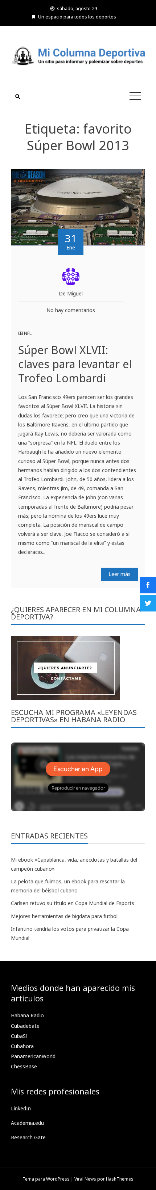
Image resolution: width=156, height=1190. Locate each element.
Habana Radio (27, 1015)
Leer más (119, 574)
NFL (28, 333)
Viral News (85, 1179)
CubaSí (19, 1036)
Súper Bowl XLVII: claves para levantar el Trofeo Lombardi (75, 364)
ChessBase (24, 1066)
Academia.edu (27, 1122)
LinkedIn (21, 1108)
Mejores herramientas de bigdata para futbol (64, 916)
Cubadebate (25, 1025)
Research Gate (28, 1137)
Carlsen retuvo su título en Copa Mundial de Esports (72, 903)
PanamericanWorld (33, 1056)
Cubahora (22, 1046)
